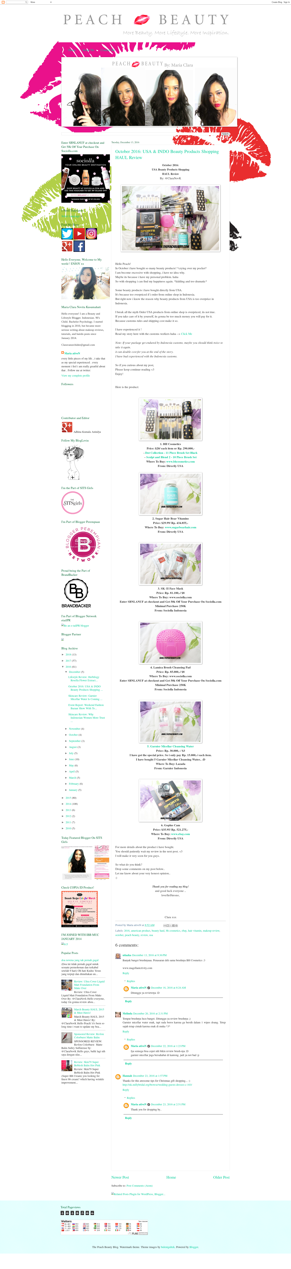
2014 (69, 804)
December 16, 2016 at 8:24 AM (168, 987)
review (144, 935)
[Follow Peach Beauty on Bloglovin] (73, 479)
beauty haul (158, 930)
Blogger (193, 1247)
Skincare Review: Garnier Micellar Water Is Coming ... (85, 697)
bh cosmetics (173, 930)
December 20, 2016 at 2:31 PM (150, 1013)
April (72, 771)
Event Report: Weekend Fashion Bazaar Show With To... (86, 706)
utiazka (127, 955)
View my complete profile (75, 375)
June (72, 759)
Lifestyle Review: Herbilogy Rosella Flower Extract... (83, 678)
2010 (69, 828)
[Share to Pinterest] (176, 925)
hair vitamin (194, 930)
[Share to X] (170, 925)
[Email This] (164, 925)
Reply (126, 973)
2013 (69, 810)
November (75, 728)
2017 (69, 660)
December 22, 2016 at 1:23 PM (168, 1046)
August (73, 747)
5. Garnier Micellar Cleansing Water (170, 746)
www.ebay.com (180, 834)
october (119, 935)
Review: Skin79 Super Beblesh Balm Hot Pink (87, 1063)
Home (72, 50)
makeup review (211, 930)
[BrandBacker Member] (76, 607)
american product (140, 930)
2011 (69, 822)
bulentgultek (168, 1247)
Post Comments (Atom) (140, 1185)
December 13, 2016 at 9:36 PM (149, 955)
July (71, 753)
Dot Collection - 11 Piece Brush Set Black (171, 452)
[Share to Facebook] (173, 925)
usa (151, 935)
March (73, 777)
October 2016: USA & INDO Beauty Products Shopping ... (85, 687)
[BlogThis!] (167, 925)
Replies (131, 981)
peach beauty (132, 935)
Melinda (127, 1013)
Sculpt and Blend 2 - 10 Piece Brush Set (171, 457)
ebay (184, 930)
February (74, 783)
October (74, 734)
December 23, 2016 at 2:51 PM (168, 1104)
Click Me (186, 334)
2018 (69, 654)
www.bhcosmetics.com (180, 461)
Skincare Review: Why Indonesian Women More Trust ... (86, 717)
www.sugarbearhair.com (180, 527)
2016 (127, 930)
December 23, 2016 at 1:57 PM (150, 1075)
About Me (88, 50)
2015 (69, 797)
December (75, 672)
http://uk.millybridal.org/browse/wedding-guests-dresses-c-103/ (157, 1084)
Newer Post (120, 1177)
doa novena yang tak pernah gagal (80, 960)
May (72, 765)
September (75, 741)
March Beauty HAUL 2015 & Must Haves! (89, 1010)
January (73, 790)
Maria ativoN (138, 987)
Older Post (221, 1177)
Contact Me (108, 50)
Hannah (127, 1076)
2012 (69, 816)
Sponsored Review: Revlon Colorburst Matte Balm (89, 1035)
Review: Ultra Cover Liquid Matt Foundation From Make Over (89, 985)
